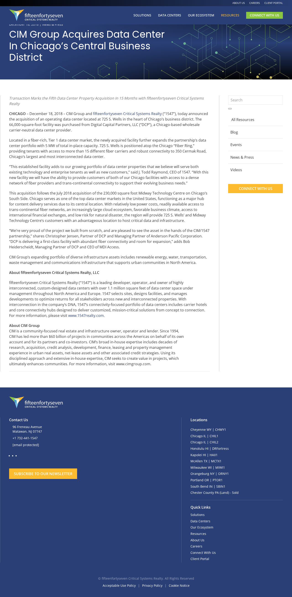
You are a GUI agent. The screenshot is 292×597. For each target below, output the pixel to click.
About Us (238, 3)
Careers (254, 3)
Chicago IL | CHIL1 (204, 436)
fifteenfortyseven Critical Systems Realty (127, 113)
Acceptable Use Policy (119, 585)
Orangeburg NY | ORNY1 (209, 473)
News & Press (242, 157)
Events (236, 144)
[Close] (146, 460)
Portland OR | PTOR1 (206, 480)
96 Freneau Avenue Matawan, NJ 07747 (27, 429)
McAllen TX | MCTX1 (206, 461)
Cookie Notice (179, 585)
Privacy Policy (152, 585)
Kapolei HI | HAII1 (204, 455)
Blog (234, 132)
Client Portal (273, 3)
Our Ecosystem (201, 15)
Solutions (142, 15)
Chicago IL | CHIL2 (204, 442)
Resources (230, 15)
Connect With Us (264, 15)
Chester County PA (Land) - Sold (214, 492)
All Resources (242, 119)
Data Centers (169, 15)
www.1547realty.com (86, 315)
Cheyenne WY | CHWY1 (208, 429)
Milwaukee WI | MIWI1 (207, 467)
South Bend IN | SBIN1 (207, 486)
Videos (236, 169)
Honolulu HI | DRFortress (209, 448)
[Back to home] (36, 15)
